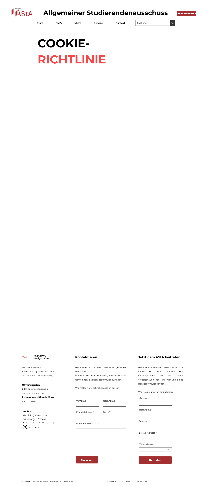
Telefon (143, 421)
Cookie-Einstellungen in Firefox (79, 256)
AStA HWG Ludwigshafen (40, 357)
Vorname (81, 401)
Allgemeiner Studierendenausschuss (105, 13)
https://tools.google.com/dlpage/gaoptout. (84, 318)
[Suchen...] (172, 23)
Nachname (109, 401)
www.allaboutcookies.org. (124, 191)
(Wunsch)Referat (146, 444)
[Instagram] (25, 427)
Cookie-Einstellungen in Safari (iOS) (81, 289)
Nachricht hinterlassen (88, 423)
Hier (64, 165)
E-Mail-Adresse (84, 412)
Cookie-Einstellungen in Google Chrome (83, 273)
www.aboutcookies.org (93, 191)
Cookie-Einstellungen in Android (79, 297)
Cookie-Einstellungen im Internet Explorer (84, 265)
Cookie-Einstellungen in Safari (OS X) (81, 281)
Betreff (106, 412)
